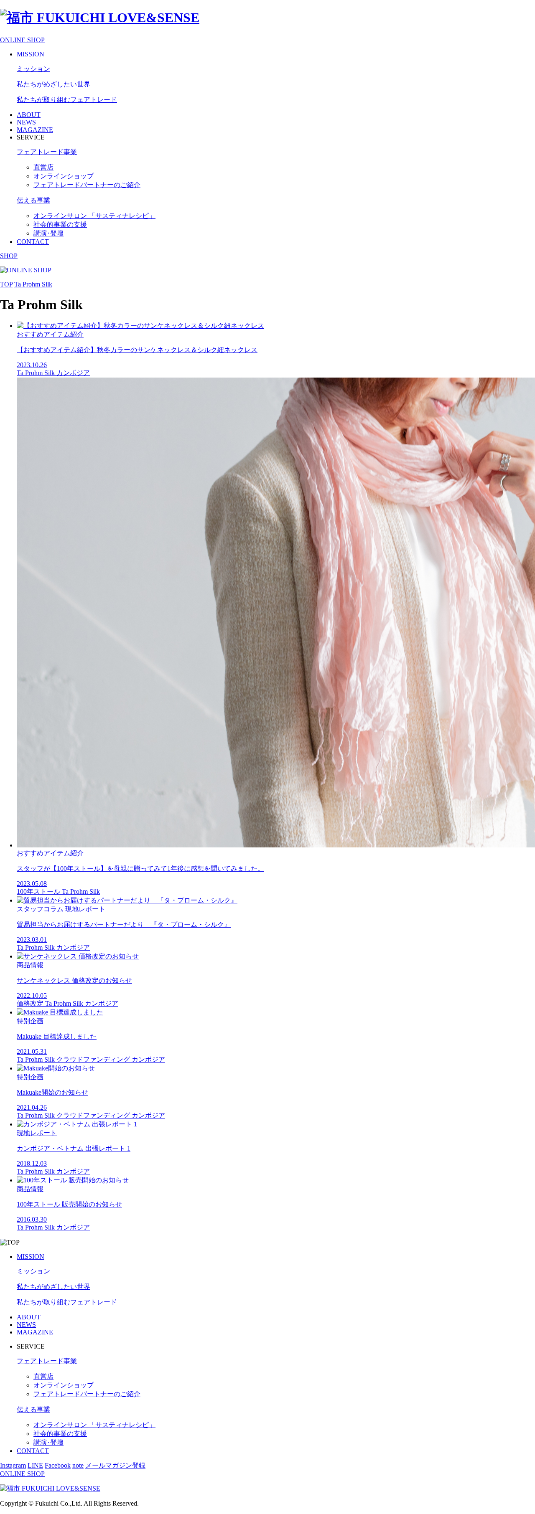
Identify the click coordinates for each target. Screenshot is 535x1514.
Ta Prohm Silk (33, 284)
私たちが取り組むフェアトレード (67, 99)
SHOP (9, 255)
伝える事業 (33, 200)
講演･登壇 (48, 233)
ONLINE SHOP (22, 39)
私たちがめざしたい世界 (53, 84)
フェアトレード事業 (47, 151)
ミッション (33, 68)
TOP (6, 284)
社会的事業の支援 (60, 224)
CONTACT (33, 241)
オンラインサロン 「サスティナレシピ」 (94, 215)
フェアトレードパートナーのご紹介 (86, 184)
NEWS (26, 122)
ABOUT (29, 114)
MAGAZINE (35, 129)
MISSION (30, 54)
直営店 (43, 167)
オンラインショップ (63, 176)
